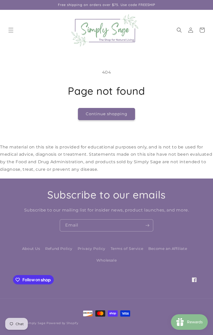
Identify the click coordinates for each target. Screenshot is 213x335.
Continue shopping (106, 113)
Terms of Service (127, 248)
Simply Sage (36, 323)
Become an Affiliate (167, 248)
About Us (31, 248)
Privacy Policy (91, 248)
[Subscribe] (147, 225)
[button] (11, 30)
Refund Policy (58, 248)
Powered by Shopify (62, 323)
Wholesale (106, 260)
